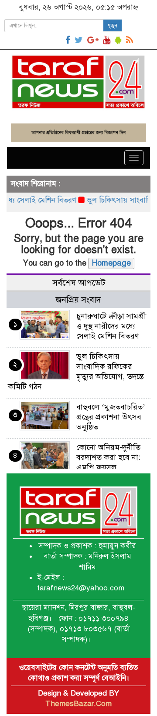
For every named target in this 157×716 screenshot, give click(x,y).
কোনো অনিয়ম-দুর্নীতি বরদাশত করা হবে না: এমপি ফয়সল (108, 457)
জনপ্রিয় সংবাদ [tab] (78, 299)
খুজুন (112, 26)
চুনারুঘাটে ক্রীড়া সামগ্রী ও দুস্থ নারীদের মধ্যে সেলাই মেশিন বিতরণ (111, 326)
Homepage (111, 263)
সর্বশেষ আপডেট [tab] (78, 282)
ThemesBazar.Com (78, 703)
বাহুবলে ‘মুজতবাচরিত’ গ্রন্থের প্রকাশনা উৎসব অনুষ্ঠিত (110, 417)
